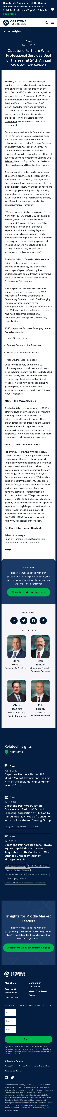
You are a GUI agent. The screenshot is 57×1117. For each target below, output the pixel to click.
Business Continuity (13, 1071)
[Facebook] (33, 620)
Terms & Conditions (41, 1066)
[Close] (52, 9)
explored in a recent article (31, 183)
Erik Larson (42, 165)
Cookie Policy (25, 1066)
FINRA (41, 1097)
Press (32, 995)
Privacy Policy (11, 1066)
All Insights (14, 31)
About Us (10, 982)
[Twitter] (24, 620)
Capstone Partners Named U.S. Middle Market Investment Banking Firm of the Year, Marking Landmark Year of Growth (27, 780)
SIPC (50, 1097)
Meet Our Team (38, 991)
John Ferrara (35, 154)
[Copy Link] (43, 620)
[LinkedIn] (14, 620)
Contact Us (11, 997)
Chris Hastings (12, 165)
